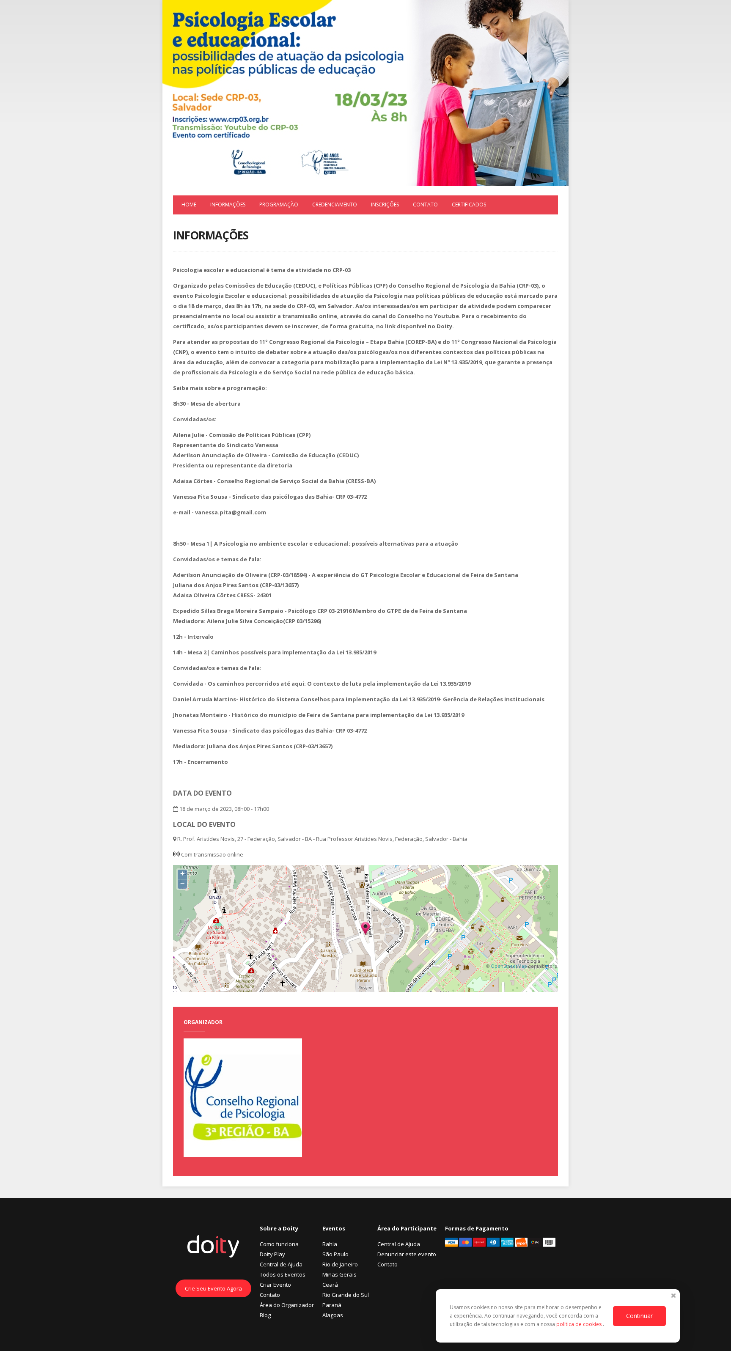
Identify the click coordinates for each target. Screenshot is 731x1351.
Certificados (469, 204)
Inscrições (385, 204)
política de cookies (579, 1324)
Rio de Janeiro (340, 1264)
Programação (278, 204)
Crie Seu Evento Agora (213, 1288)
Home (188, 204)
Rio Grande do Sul (345, 1295)
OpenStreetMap (509, 966)
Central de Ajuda (281, 1264)
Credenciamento (334, 204)
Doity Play (272, 1254)
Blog (265, 1315)
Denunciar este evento (406, 1254)
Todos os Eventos (282, 1274)
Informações (227, 204)
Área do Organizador (287, 1305)
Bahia (329, 1244)
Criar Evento (275, 1284)
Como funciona (279, 1244)
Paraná (331, 1305)
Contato (425, 204)
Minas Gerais (339, 1274)
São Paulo (335, 1254)
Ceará (330, 1284)
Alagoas (332, 1315)
